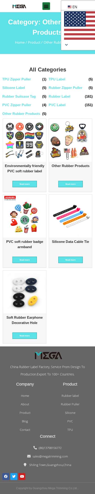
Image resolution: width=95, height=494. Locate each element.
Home (20, 42)
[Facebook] (5, 476)
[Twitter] (13, 476)
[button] (46, 6)
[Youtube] (21, 476)
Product (34, 42)
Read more (25, 184)
